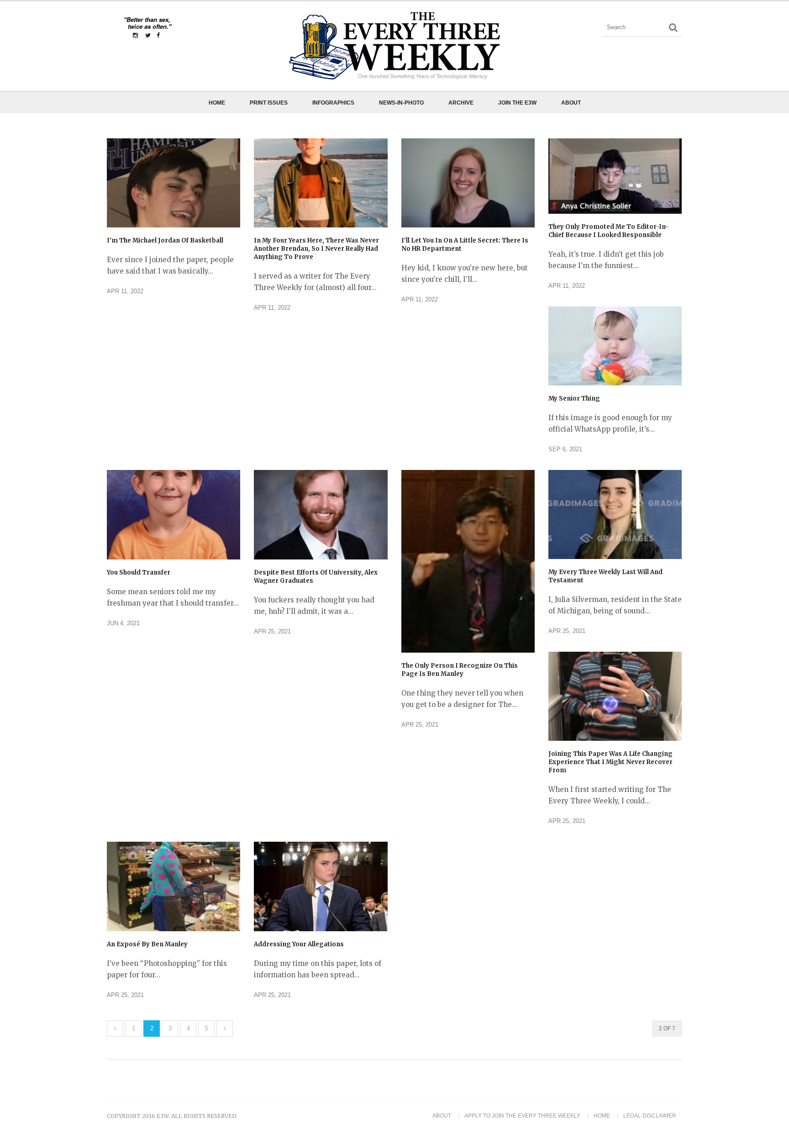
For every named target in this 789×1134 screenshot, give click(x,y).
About (571, 103)
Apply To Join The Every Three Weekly (522, 1116)
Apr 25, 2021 (272, 631)
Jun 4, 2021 (123, 623)
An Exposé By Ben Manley (147, 944)
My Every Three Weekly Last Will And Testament (605, 576)
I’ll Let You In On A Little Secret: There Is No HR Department (464, 245)
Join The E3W (517, 103)
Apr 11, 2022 (125, 291)
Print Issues (269, 103)
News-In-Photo (401, 103)
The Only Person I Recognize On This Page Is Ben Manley (459, 670)
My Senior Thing (574, 398)
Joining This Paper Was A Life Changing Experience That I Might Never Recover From (610, 762)
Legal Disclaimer (649, 1116)
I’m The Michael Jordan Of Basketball (165, 240)
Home (217, 103)
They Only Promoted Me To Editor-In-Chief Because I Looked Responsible (608, 231)
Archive (460, 103)
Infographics (333, 103)
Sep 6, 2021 (565, 449)
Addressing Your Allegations (299, 944)
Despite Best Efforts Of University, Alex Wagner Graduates (316, 577)
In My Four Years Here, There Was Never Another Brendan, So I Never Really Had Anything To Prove (316, 249)
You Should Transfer (138, 572)
